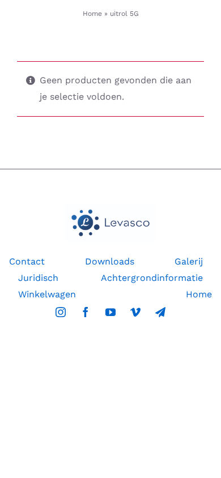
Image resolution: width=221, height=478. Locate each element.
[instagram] (60, 312)
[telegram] (160, 312)
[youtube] (110, 312)
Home (92, 14)
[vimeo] (135, 312)
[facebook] (85, 312)
